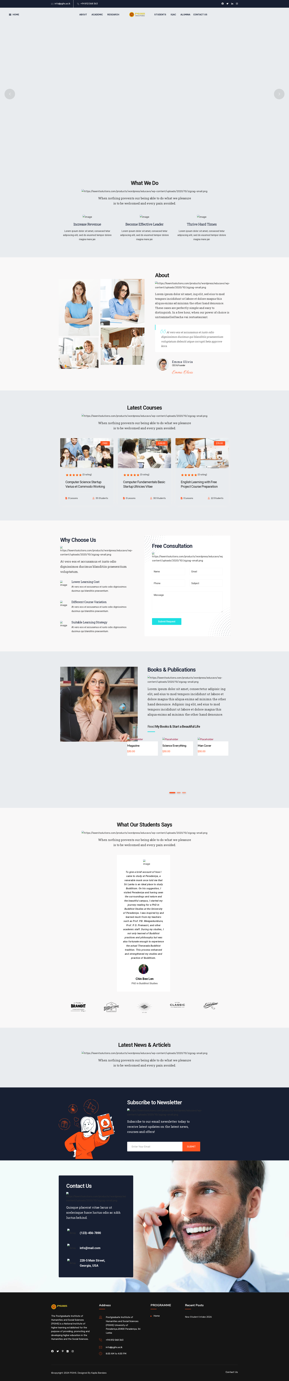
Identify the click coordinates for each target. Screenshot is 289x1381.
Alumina (185, 14)
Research (113, 14)
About (83, 14)
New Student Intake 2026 (198, 1317)
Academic (97, 14)
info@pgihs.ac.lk (62, 3)
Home (16, 14)
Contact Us (200, 14)
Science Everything (174, 746)
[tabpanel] (142, 746)
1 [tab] (172, 792)
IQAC (173, 14)
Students (160, 14)
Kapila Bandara (98, 1373)
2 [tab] (179, 792)
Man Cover (204, 746)
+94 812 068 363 (89, 3)
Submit (191, 1146)
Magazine (133, 746)
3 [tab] (184, 792)
